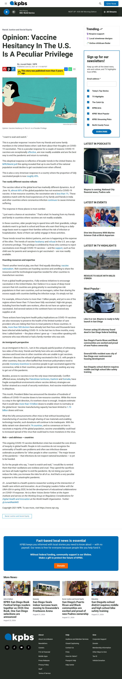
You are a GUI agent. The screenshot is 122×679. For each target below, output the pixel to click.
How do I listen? (71, 656)
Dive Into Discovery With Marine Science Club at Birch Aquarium (99, 234)
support (59, 248)
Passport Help (71, 660)
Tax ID (95, 656)
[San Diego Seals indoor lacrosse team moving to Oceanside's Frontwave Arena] (46, 588)
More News (10, 577)
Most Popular (91, 288)
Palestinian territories (39, 379)
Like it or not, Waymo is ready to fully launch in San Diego (101, 320)
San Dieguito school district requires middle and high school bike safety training (101, 369)
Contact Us (70, 648)
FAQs (67, 652)
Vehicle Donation (99, 660)
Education (95, 599)
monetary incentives (19, 364)
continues (52, 200)
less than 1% (63, 193)
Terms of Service (44, 673)
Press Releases (44, 660)
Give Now (111, 3)
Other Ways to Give (100, 652)
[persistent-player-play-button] (6, 12)
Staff (40, 669)
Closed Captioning (72, 643)
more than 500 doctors (18, 327)
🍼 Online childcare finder (98, 43)
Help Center (70, 665)
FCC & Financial (44, 652)
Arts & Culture (8, 599)
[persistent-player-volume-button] (14, 12)
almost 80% (16, 190)
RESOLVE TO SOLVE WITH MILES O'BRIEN (99, 277)
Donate (61, 565)
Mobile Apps (43, 656)
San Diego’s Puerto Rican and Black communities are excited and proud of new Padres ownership (101, 343)
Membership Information (102, 648)
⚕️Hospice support (95, 34)
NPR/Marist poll (9, 164)
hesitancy (39, 241)
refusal (52, 241)
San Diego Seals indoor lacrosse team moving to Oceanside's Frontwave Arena (46, 606)
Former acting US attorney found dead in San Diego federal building (100, 330)
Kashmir (54, 379)
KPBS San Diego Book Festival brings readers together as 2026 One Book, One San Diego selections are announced (17, 609)
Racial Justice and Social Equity (17, 29)
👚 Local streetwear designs (99, 38)
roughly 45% (32, 176)
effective (32, 152)
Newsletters (42, 643)
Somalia (67, 379)
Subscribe (101, 131)
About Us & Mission (45, 639)
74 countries (36, 425)
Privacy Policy (43, 665)
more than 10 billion (28, 404)
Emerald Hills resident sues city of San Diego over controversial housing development (100, 356)
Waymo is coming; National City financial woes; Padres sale (99, 190)
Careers (41, 648)
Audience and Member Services (77, 639)
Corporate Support (99, 639)
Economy (36, 599)
